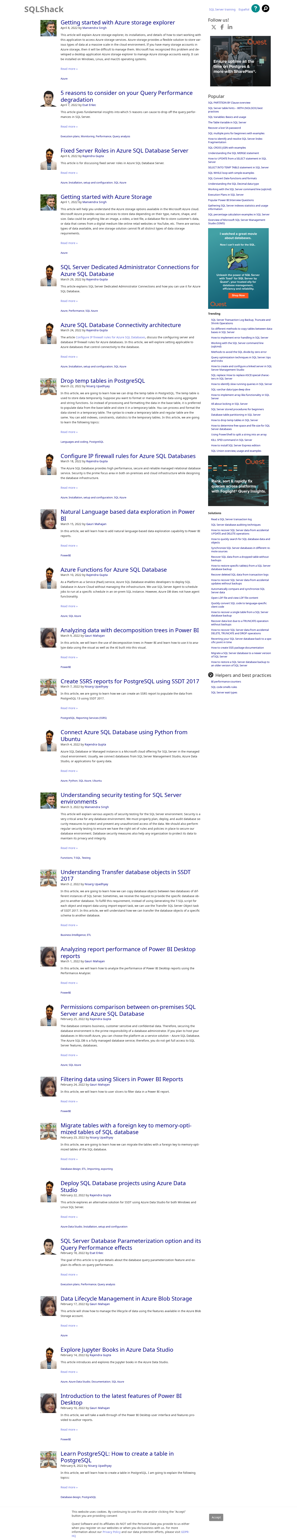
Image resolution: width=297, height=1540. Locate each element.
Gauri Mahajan (96, 524)
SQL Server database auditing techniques (236, 524)
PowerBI (66, 555)
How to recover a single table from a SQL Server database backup (239, 613)
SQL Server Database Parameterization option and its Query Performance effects (131, 1244)
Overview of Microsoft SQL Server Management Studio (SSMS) (236, 221)
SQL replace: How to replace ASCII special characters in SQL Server (240, 376)
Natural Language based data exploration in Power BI (128, 515)
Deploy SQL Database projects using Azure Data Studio (123, 1186)
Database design (71, 1169)
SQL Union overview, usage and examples (236, 451)
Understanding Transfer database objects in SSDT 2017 (126, 875)
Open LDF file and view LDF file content (234, 598)
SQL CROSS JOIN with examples (227, 147)
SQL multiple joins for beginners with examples (236, 133)
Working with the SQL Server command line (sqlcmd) (239, 189)
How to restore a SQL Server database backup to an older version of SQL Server (240, 663)
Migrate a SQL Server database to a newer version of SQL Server (241, 654)
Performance (103, 136)
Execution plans (70, 136)
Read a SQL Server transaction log (231, 519)
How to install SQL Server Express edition (235, 445)
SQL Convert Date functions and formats (232, 178)
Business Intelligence (73, 935)
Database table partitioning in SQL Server (236, 414)
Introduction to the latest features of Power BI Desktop (121, 1399)
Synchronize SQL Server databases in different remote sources (240, 549)
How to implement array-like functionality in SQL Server (240, 396)
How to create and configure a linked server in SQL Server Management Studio (241, 367)
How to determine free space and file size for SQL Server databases (240, 427)
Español (244, 9)
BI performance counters (226, 681)
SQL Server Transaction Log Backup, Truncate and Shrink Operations (241, 321)
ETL (89, 935)
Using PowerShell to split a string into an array (239, 434)
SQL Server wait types (224, 692)
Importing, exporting (100, 1169)
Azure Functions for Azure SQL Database (114, 569)
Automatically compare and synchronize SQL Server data (238, 590)
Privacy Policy (112, 1532)
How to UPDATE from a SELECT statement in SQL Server (237, 160)
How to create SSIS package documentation (237, 647)
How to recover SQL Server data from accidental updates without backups (240, 581)
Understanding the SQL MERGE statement (233, 153)
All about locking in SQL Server (229, 404)
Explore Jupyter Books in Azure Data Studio (117, 1349)
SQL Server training (222, 9)
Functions (67, 858)
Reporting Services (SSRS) (91, 718)
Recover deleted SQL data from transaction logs (240, 574)
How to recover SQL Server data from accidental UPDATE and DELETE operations (240, 531)
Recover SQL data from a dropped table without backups (240, 558)
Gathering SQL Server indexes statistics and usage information (238, 207)
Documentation (101, 1381)
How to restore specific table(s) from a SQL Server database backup (241, 567)
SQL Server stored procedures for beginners (237, 409)
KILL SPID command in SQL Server (231, 440)
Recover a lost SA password (224, 128)
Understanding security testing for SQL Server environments (121, 798)
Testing (86, 858)
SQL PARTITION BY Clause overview (229, 102)
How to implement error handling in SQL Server (239, 337)
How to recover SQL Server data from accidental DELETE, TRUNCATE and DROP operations (240, 631)
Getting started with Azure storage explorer (118, 22)
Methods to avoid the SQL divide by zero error (239, 352)
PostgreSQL (96, 441)
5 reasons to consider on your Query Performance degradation (127, 96)
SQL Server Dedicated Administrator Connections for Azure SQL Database (130, 270)
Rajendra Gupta (93, 156)
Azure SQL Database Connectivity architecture (121, 325)
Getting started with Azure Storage (106, 196)
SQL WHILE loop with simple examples (231, 173)
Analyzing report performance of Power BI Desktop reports (128, 952)
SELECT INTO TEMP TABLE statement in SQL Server (238, 167)
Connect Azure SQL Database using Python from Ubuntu (124, 735)
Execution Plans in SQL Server (226, 194)
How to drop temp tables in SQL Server (234, 420)
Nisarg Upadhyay (98, 386)
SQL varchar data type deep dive (230, 389)
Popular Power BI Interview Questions (231, 200)
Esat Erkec (89, 105)
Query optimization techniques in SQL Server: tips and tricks (241, 359)
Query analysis (121, 136)
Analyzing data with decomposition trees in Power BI (130, 630)
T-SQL (77, 858)
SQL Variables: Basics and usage (227, 117)
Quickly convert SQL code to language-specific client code (239, 604)
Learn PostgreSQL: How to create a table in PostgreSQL (117, 1457)
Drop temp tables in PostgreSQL (103, 380)
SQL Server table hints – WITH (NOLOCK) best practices (235, 109)
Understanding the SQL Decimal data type (233, 184)
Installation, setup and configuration (91, 182)
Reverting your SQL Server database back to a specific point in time (241, 640)
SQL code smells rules (224, 687)
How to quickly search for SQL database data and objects (240, 540)
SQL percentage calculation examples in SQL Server (239, 214)
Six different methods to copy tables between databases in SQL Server (242, 330)
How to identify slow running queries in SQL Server (241, 384)
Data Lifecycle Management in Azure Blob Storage (126, 1298)
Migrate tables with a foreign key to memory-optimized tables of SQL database (126, 1128)
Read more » (69, 69)
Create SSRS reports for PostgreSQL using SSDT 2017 (130, 681)
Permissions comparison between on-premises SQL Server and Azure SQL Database (128, 1010)
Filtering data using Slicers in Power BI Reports (122, 1079)
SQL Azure (120, 182)
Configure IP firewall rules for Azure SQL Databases (110, 337)
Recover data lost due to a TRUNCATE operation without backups (240, 622)
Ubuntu (97, 780)
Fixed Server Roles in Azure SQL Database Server (125, 150)
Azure (64, 78)
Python (73, 780)
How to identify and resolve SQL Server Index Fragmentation (235, 140)
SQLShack (44, 9)
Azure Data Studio (71, 1226)
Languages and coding (74, 441)
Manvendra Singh (94, 28)
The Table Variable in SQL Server (227, 122)
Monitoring (88, 136)
